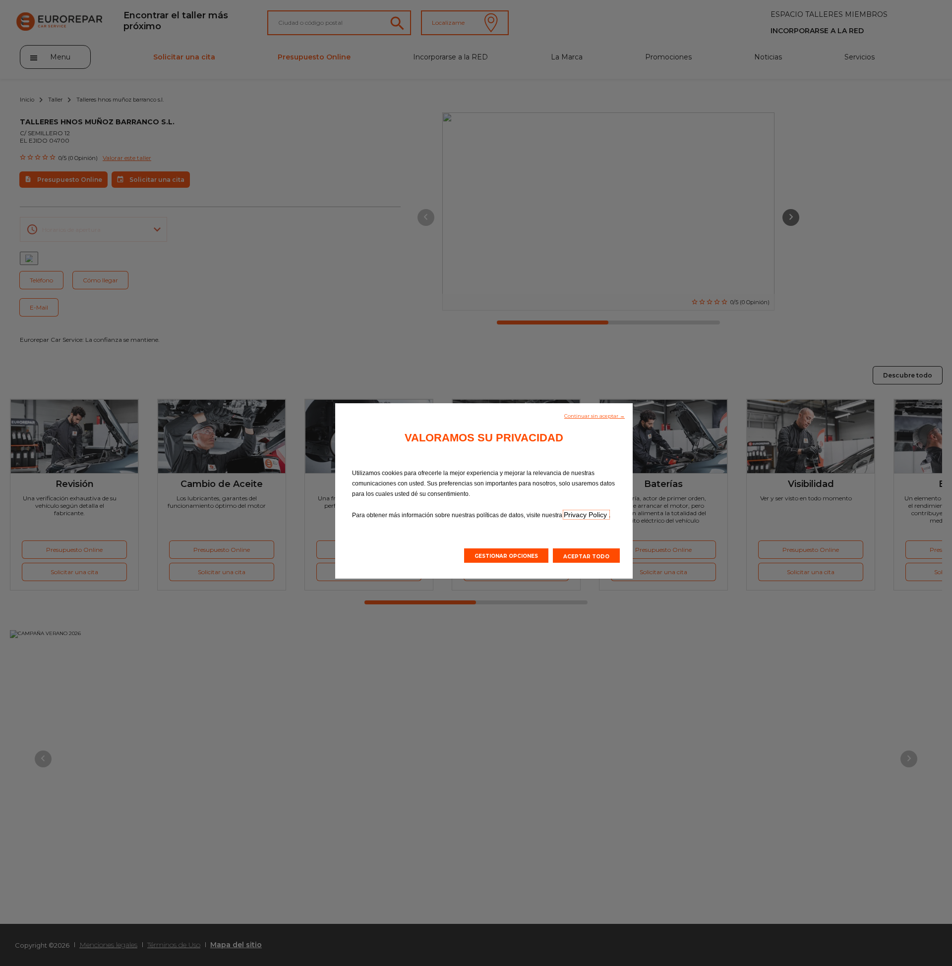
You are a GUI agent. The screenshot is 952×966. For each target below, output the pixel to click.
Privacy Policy (586, 515)
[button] (594, 415)
